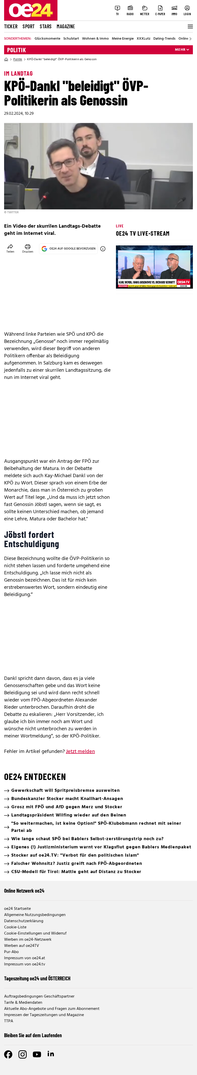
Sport (29, 26)
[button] (124, 280)
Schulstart (71, 39)
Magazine (66, 26)
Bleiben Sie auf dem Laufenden (33, 1035)
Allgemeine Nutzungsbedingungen (35, 915)
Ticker (10, 26)
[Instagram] (22, 1054)
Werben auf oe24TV (21, 946)
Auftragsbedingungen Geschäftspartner (39, 996)
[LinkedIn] (51, 1054)
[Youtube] (37, 1054)
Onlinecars (187, 39)
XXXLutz (143, 39)
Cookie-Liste (15, 927)
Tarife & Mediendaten (23, 1002)
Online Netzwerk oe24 (24, 890)
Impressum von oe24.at (24, 958)
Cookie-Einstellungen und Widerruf (35, 933)
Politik (16, 50)
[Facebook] (8, 1054)
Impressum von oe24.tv (24, 964)
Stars (46, 26)
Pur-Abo (11, 952)
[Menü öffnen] (190, 26)
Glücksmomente (47, 39)
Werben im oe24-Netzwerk (28, 939)
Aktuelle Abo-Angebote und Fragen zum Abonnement (52, 1009)
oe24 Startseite (17, 908)
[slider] (141, 280)
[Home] (6, 59)
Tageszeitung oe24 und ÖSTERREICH (37, 978)
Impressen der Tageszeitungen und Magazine (44, 1015)
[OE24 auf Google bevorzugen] (103, 249)
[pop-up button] (176, 280)
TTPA (8, 1021)
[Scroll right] (190, 38)
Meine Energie (123, 39)
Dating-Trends (164, 39)
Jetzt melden (80, 751)
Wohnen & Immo (95, 39)
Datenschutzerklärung (23, 921)
